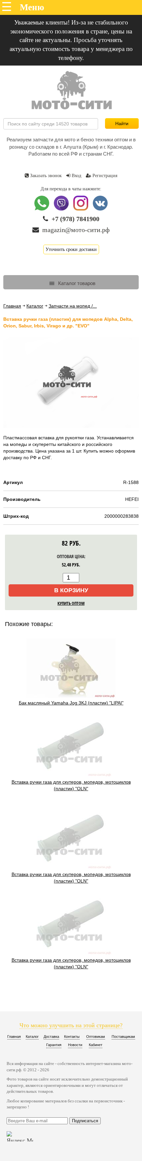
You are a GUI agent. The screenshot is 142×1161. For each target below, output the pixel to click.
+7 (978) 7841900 (75, 218)
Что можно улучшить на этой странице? (71, 1025)
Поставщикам (123, 1037)
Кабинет (95, 1045)
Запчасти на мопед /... (73, 306)
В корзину (71, 590)
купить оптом (71, 603)
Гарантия (53, 1045)
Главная (12, 306)
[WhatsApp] (42, 209)
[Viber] (62, 209)
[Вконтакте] (100, 209)
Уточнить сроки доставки (71, 249)
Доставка (51, 1037)
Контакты (72, 1037)
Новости (75, 1045)
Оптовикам (95, 1037)
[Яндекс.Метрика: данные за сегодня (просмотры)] (20, 1136)
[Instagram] (81, 209)
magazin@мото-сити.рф (76, 229)
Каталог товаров (76, 283)
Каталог (34, 306)
